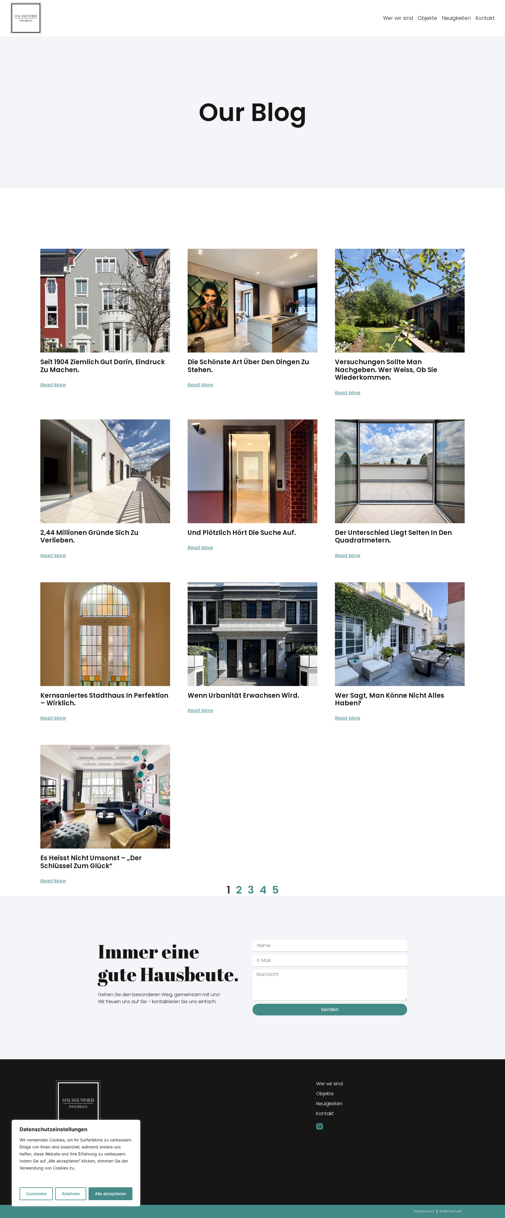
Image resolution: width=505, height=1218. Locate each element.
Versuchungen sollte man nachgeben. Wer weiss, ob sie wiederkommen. (386, 369)
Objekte (427, 18)
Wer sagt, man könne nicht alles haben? (389, 699)
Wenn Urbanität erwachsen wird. (243, 695)
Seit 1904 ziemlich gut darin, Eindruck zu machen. (102, 365)
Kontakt (485, 18)
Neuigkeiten (456, 18)
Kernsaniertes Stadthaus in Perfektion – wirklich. (104, 699)
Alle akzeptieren (110, 1193)
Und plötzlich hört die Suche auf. (242, 532)
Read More (53, 384)
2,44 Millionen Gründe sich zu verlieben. (89, 536)
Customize (36, 1193)
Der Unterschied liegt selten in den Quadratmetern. (393, 536)
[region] (76, 1163)
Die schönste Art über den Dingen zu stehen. (248, 365)
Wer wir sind (398, 18)
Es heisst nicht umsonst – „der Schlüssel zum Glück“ (91, 862)
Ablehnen (71, 1193)
